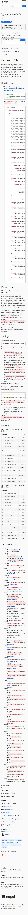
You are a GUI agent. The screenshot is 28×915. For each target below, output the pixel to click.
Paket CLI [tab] (9, 35)
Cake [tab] (12, 37)
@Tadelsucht (18, 579)
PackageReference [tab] (16, 33)
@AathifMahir (13, 599)
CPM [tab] (3, 35)
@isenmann (10, 649)
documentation (6, 314)
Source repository (8, 809)
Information (10, 842)
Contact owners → (5, 831)
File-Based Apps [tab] (5, 37)
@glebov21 (16, 551)
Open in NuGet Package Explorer (12, 819)
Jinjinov (7, 834)
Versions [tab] (6, 54)
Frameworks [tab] (15, 48)
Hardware (19, 840)
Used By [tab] (17, 51)
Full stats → (4, 788)
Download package (8, 816)
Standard (4, 845)
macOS (4, 847)
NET (17, 842)
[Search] (24, 6)
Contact (4, 868)
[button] (22, 40)
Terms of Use (20, 905)
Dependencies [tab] (7, 51)
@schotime (10, 644)
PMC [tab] (9, 33)
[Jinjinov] (2, 834)
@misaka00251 (17, 591)
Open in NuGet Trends (9, 822)
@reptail (9, 687)
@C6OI (21, 567)
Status (3, 875)
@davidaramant (19, 558)
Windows (12, 845)
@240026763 (12, 627)
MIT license (6, 812)
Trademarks (11, 908)
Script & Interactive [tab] (17, 35)
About (14, 905)
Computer (5, 840)
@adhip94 (12, 574)
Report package (7, 825)
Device (12, 840)
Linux (18, 845)
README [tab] (6, 48)
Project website (7, 806)
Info (3, 842)
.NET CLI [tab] (4, 33)
